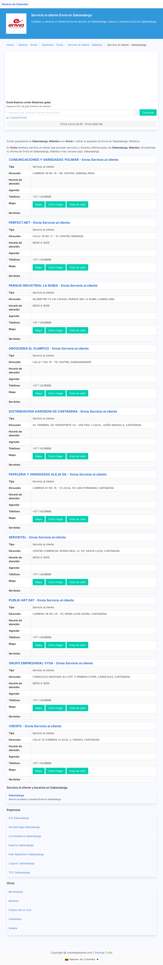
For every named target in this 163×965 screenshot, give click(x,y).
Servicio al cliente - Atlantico (85, 44)
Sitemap (100, 952)
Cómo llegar (55, 204)
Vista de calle (77, 204)
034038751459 (18, 117)
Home (10, 44)
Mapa (38, 204)
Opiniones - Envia (52, 44)
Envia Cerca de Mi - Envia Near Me (81, 124)
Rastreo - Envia (28, 44)
